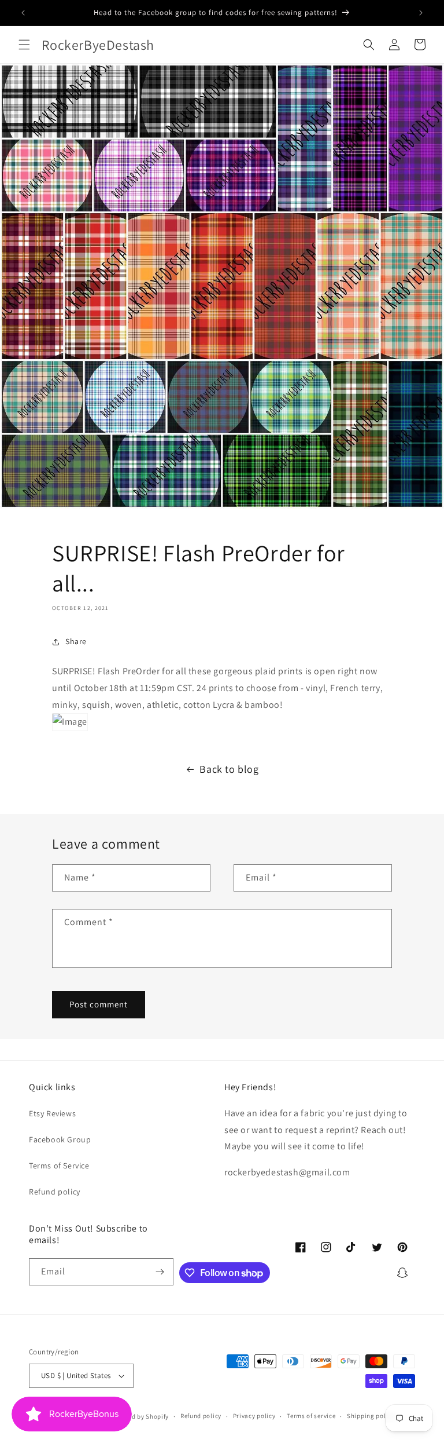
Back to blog (228, 769)
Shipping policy (371, 1416)
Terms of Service (59, 1165)
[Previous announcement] (23, 12)
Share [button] (76, 641)
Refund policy (54, 1191)
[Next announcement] (421, 12)
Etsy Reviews (52, 1113)
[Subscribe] (160, 1271)
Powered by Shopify (139, 1416)
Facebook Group (60, 1139)
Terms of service (311, 1416)
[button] (24, 44)
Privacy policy (254, 1416)
